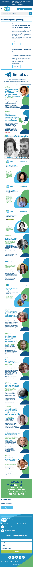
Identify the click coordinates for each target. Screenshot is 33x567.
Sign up (7, 508)
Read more (16, 44)
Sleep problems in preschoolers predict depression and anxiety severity (21, 50)
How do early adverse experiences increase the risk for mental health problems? (21, 25)
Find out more (20, 4)
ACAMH (18, 564)
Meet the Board (6, 562)
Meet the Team (15, 562)
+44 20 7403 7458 (8, 526)
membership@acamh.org (10, 530)
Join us (23, 562)
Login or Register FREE (23, 9)
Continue (13, 4)
